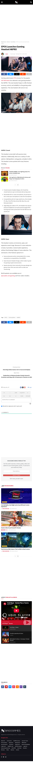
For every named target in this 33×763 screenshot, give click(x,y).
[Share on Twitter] (17, 74)
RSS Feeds (24, 742)
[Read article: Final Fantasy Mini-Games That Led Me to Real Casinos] (16, 540)
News (8, 749)
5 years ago (12, 54)
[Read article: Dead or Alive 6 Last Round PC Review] (16, 518)
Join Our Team (25, 740)
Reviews (3, 749)
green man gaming (26, 744)
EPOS (15, 78)
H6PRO (18, 317)
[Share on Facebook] (4, 74)
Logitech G (3, 746)
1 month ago (13, 530)
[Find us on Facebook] (2, 686)
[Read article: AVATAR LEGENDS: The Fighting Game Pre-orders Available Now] (4, 173)
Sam (7, 54)
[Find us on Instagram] (13, 686)
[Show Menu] (2, 2)
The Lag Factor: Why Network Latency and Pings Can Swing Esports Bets (19, 178)
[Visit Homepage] (16, 2)
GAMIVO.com (10, 746)
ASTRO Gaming (18, 746)
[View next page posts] (18, 185)
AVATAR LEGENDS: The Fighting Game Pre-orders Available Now (19, 172)
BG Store (11, 744)
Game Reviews (5, 524)
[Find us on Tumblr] (24, 686)
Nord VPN (14, 748)
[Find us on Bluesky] (10, 686)
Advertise (11, 742)
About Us (3, 740)
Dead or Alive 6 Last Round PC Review (11, 528)
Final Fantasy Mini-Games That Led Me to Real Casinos (15, 549)
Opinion (4, 502)
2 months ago (13, 175)
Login (30, 387)
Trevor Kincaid (5, 508)
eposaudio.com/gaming (8, 276)
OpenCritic (17, 744)
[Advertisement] (16, 22)
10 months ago (13, 180)
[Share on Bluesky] (11, 74)
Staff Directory (16, 740)
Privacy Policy (4, 742)
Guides (17, 749)
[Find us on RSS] (17, 686)
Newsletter (17, 742)
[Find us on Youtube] (6, 686)
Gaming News (12, 317)
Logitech (25, 746)
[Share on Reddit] (23, 74)
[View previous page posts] (15, 185)
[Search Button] (31, 2)
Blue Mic (25, 748)
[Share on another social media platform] (29, 74)
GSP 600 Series (5, 80)
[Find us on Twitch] (21, 686)
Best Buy (19, 748)
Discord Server (4, 744)
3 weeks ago (14, 508)
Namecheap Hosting (5, 748)
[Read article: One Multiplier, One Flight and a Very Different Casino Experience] (16, 495)
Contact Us (9, 740)
